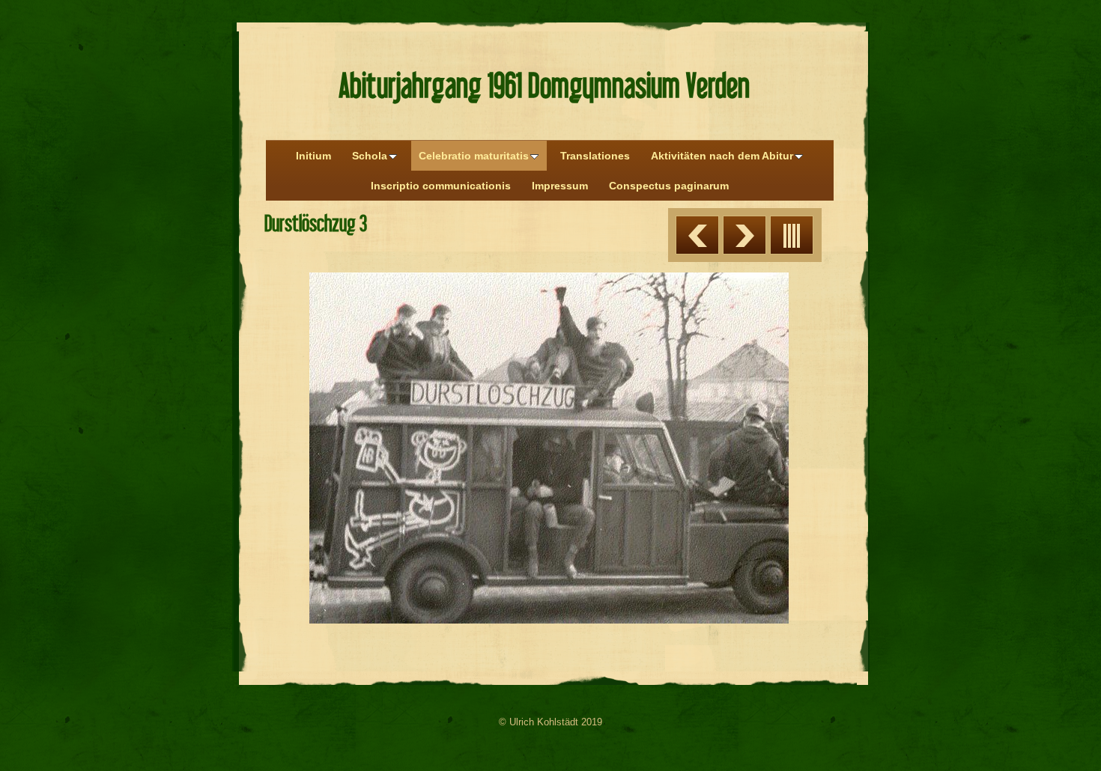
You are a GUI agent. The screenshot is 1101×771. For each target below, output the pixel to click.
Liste (792, 235)
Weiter (744, 235)
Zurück (697, 235)
